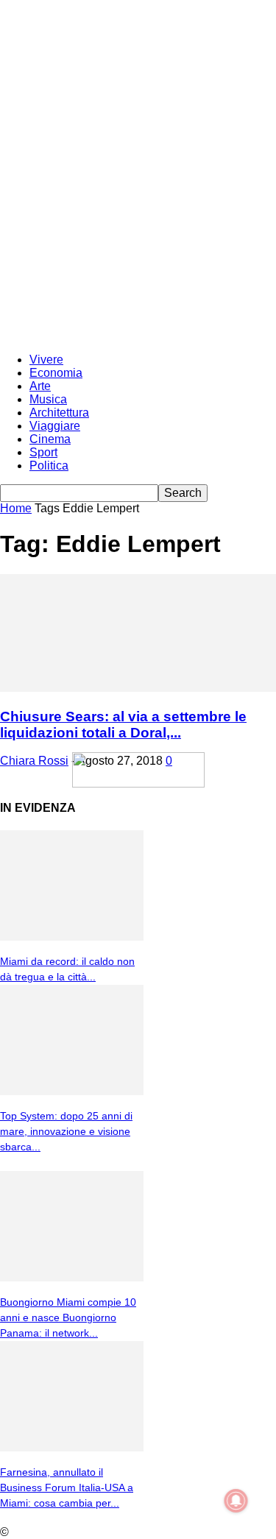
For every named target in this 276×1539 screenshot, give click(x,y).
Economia (55, 373)
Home (16, 508)
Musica (48, 399)
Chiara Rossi (34, 760)
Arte (40, 386)
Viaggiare (54, 426)
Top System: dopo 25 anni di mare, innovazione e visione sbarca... (66, 1131)
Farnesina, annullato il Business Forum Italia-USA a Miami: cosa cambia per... (66, 1487)
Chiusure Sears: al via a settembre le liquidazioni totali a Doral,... (123, 724)
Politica (48, 465)
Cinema (50, 439)
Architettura (59, 412)
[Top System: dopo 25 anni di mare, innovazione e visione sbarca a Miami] (72, 1091)
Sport (43, 452)
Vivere (46, 359)
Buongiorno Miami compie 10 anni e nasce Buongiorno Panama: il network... (68, 1317)
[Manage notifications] (236, 1501)
